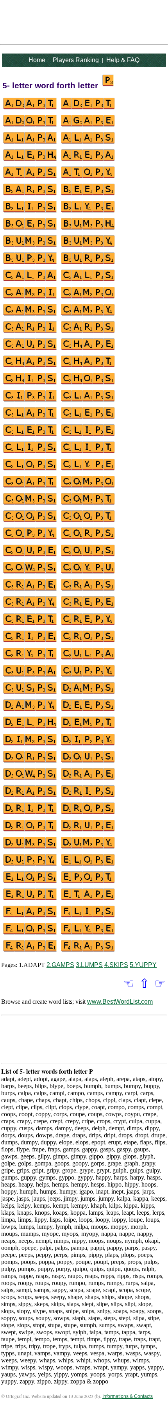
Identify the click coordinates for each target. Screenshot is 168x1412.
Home (37, 60)
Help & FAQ (122, 60)
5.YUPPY (143, 965)
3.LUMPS (89, 965)
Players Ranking (76, 60)
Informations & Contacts (127, 1396)
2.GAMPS (60, 965)
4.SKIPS (116, 965)
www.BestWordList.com (120, 1001)
